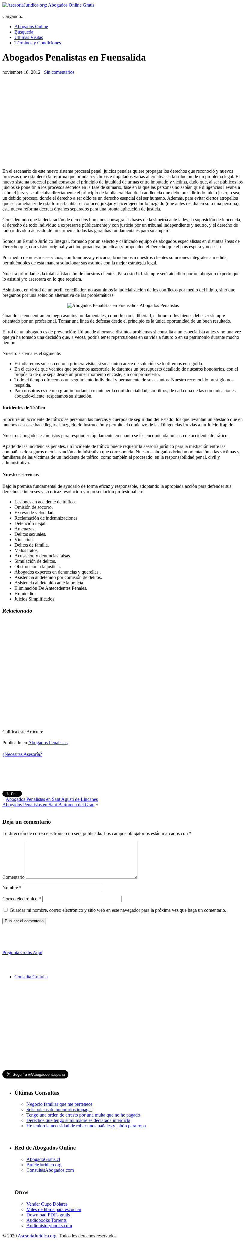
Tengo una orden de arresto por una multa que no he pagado (83, 1114)
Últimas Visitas (28, 37)
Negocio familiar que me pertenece (59, 1104)
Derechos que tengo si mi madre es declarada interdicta (78, 1120)
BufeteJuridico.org (44, 1164)
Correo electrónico (21, 898)
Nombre (12, 887)
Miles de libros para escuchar (53, 1209)
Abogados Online (31, 26)
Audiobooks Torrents (46, 1220)
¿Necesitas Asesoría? (22, 754)
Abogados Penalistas (48, 742)
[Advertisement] (52, 122)
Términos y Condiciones (37, 42)
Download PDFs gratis (48, 1214)
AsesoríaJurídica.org (37, 1235)
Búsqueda (23, 31)
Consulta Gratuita (31, 976)
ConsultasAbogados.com (50, 1170)
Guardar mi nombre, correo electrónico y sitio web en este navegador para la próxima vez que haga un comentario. (118, 910)
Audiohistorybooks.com (49, 1225)
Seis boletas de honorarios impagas (59, 1109)
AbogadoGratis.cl (43, 1159)
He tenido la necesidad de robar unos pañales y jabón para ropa (86, 1125)
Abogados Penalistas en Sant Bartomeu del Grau (48, 804)
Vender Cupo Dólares (47, 1204)
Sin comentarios (59, 72)
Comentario (13, 877)
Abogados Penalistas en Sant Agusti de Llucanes (52, 799)
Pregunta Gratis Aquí (22, 952)
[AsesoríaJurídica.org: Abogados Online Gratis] (48, 4)
